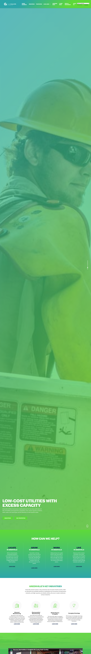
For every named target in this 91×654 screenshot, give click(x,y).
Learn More (17, 623)
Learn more (12, 566)
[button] (47, 4)
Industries (7, 518)
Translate (86, 4)
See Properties (20, 518)
